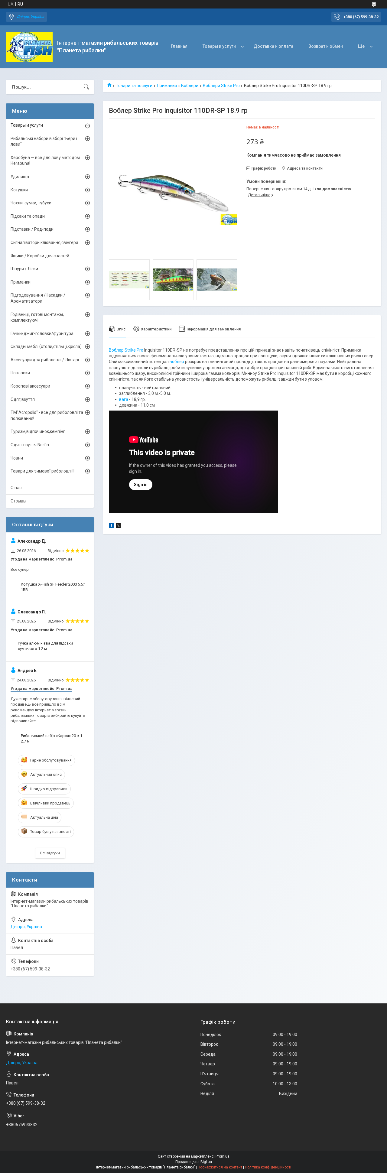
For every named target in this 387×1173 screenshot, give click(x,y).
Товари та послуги (134, 85)
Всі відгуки (50, 853)
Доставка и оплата (273, 46)
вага (123, 399)
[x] (118, 526)
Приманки (167, 85)
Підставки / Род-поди (32, 229)
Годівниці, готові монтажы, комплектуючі (37, 317)
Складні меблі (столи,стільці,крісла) (46, 346)
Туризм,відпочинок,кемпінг (38, 431)
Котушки (19, 189)
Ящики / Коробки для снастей (40, 255)
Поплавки (20, 372)
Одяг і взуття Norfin (30, 444)
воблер (177, 361)
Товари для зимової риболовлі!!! (42, 471)
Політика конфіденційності (268, 1167)
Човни (17, 458)
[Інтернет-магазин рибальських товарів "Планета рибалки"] (29, 47)
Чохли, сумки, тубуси (31, 202)
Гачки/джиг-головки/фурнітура (42, 333)
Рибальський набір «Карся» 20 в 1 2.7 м (51, 738)
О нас (16, 487)
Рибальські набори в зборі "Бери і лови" (44, 141)
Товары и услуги (219, 46)
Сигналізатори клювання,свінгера (44, 242)
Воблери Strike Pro (221, 85)
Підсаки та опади (28, 216)
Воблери (189, 85)
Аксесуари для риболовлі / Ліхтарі (45, 359)
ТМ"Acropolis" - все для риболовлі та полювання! (47, 415)
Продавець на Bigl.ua (193, 1162)
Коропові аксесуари (30, 386)
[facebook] (111, 526)
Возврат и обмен (325, 46)
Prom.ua (222, 1156)
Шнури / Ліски (24, 268)
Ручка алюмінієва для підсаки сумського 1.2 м (45, 646)
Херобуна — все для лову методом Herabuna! (45, 160)
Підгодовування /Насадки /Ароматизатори (38, 298)
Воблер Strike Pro (126, 350)
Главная (179, 46)
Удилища (20, 176)
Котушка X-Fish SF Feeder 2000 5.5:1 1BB (53, 587)
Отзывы (18, 501)
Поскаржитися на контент (220, 1167)
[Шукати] (86, 87)
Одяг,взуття (23, 399)
